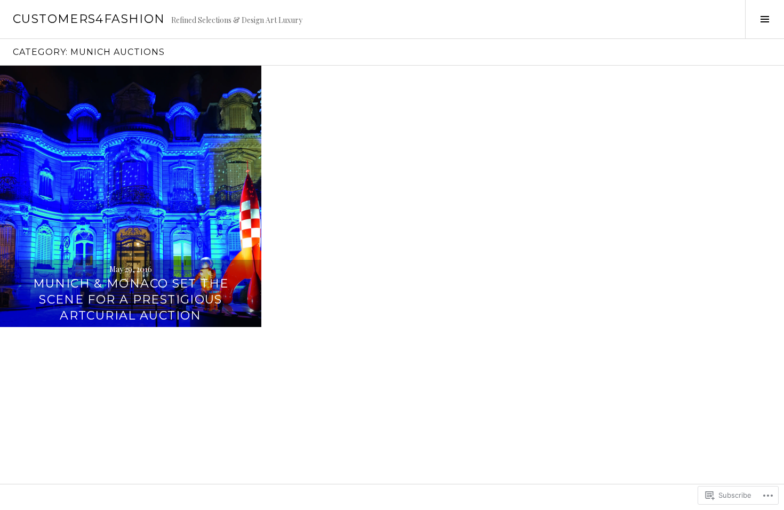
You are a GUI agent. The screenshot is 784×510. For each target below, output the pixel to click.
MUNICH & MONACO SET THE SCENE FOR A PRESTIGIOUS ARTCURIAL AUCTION (131, 299)
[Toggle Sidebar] (764, 19)
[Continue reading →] (130, 196)
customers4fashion (89, 19)
